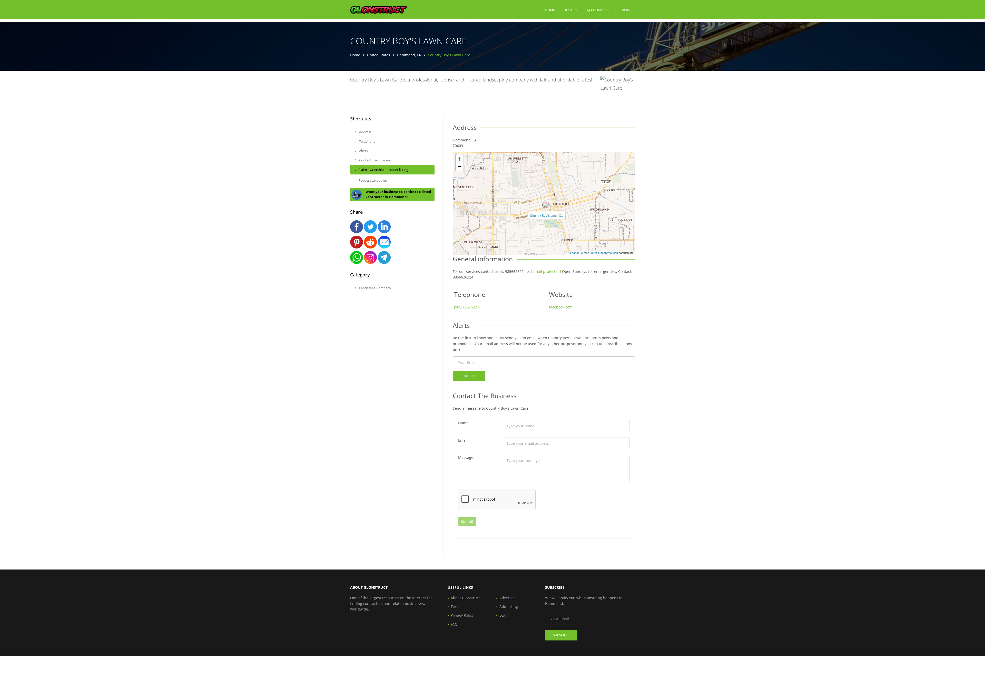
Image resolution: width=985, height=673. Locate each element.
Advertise (507, 597)
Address (364, 132)
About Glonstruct (465, 597)
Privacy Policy (462, 615)
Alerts (363, 150)
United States (378, 55)
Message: (466, 457)
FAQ (454, 624)
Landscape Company (374, 288)
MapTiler (589, 253)
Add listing (508, 606)
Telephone (366, 141)
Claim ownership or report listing (383, 169)
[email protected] (546, 271)
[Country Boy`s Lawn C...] (545, 205)
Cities (572, 10)
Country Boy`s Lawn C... (547, 215)
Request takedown (372, 180)
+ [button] (459, 159)
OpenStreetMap (608, 253)
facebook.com (561, 307)
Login (624, 9)
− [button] (459, 166)
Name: (463, 422)
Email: (463, 440)
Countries (599, 9)
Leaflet (574, 253)
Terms (456, 606)
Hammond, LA (409, 55)
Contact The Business (375, 160)
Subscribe (469, 376)
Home (550, 10)
